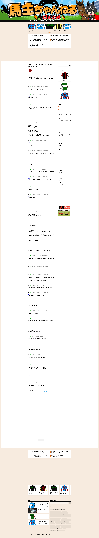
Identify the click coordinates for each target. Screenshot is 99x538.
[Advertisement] (49, 54)
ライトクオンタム (58, 525)
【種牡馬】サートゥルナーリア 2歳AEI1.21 (64, 118)
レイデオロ (69, 525)
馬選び (63, 530)
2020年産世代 (60, 170)
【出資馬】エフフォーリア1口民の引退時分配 (64, 90)
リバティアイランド (64, 525)
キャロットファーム (53, 514)
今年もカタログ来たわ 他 (33, 46)
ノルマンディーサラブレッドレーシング (60, 521)
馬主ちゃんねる (61, 135)
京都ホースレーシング (59, 528)
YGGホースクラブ (64, 511)
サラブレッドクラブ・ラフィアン (55, 516)
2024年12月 (60, 143)
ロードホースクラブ (53, 528)
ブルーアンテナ (52, 20)
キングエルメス (58, 514)
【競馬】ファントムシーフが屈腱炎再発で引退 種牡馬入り (37, 44)
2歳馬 (59, 174)
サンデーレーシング (62, 516)
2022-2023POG (58, 509)
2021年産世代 (60, 172)
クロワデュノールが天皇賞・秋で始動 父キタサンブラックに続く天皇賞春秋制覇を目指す (39, 39)
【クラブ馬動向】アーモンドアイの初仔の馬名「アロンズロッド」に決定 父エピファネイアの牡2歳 (65, 121)
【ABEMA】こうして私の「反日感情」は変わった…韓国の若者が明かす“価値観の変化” (60, 40)
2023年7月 (60, 151)
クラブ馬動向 (60, 178)
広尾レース (64, 528)
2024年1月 (60, 145)
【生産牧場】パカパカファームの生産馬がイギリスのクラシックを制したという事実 (49, 30)
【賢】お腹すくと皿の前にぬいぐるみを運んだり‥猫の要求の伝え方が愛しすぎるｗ (60, 35)
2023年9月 (60, 147)
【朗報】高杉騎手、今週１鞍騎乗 (63, 106)
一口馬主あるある (61, 184)
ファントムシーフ (53, 523)
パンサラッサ (67, 521)
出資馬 (59, 186)
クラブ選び (63, 514)
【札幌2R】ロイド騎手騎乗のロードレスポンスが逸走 (36, 35)
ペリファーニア (63, 523)
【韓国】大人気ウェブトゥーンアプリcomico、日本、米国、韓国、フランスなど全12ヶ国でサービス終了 (60, 36)
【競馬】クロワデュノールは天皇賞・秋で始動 (35, 40)
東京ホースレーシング (53, 530)
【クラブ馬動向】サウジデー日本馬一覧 (64, 134)
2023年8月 (60, 149)
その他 (59, 180)
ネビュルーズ (52, 521)
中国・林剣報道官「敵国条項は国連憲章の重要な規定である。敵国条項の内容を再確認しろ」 (60, 39)
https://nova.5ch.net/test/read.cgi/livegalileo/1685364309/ (37, 391)
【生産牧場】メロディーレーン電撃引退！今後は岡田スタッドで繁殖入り (58, 30)
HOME (29, 534)
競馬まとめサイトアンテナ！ (33, 20)
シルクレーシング (68, 516)
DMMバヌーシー (59, 511)
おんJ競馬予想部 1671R (32, 41)
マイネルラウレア (68, 523)
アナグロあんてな (41, 20)
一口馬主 (60, 182)
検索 (69, 65)
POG (59, 176)
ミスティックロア (53, 525)
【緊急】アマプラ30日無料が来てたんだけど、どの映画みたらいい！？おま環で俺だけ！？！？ (60, 455)
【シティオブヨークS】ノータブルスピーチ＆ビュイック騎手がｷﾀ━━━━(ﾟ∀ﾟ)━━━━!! (39, 36)
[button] (28, 27)
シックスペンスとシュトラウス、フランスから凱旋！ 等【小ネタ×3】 (65, 109)
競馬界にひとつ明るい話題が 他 (34, 45)
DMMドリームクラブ (53, 511)
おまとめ (47, 20)
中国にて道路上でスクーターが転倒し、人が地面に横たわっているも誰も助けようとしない (60, 452)
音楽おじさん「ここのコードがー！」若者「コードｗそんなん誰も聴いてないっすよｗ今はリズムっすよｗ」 (60, 451)
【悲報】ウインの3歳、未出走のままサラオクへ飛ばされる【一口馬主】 (65, 80)
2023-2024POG (63, 509)
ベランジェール (58, 523)
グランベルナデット (68, 514)
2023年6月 (60, 153)
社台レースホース (59, 530)
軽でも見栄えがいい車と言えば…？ (55, 456)
